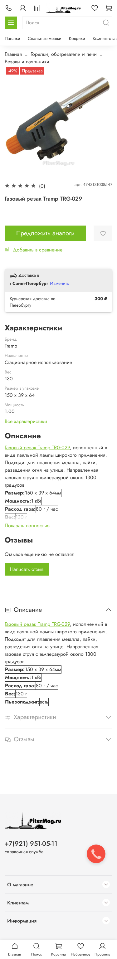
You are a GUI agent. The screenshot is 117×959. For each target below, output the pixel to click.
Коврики (77, 38)
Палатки (12, 38)
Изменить (59, 283)
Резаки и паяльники (27, 61)
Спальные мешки (44, 38)
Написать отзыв (26, 569)
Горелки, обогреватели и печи (64, 54)
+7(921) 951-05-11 (31, 843)
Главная (13, 54)
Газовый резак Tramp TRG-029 (37, 447)
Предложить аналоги (45, 233)
